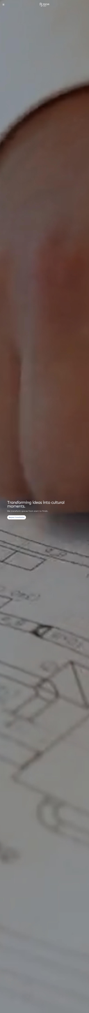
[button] (3, 4)
